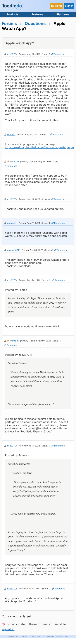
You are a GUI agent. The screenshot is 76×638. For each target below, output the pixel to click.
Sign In (69, 5)
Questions (35, 23)
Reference (59, 54)
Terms (24, 636)
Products (12, 14)
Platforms (62, 14)
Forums (9, 23)
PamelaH (15, 161)
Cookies (35, 636)
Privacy (12, 636)
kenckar (11, 134)
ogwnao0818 (13, 250)
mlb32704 (12, 54)
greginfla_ (12, 223)
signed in (8, 629)
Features (37, 14)
